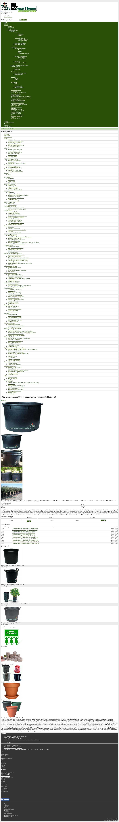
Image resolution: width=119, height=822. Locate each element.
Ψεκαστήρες (6, 313)
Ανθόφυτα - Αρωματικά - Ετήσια (11, 159)
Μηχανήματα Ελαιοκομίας (9, 323)
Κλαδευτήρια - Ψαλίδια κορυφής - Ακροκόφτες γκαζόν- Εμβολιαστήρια (22, 349)
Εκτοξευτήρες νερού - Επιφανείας (15, 220)
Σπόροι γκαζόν (11, 192)
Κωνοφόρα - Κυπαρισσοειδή (14, 150)
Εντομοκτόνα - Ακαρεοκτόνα (14, 228)
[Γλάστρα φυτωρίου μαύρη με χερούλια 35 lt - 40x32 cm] (11, 583)
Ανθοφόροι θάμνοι (11, 139)
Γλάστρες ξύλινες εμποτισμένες (14, 342)
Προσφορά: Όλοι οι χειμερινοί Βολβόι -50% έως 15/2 (15, 736)
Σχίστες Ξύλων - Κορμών (13, 302)
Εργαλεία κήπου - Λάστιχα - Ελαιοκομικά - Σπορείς (15, 348)
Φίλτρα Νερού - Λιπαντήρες (13, 218)
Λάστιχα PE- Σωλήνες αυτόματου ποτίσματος (17, 216)
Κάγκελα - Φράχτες (12, 368)
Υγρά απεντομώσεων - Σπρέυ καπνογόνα (16, 255)
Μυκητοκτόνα (11, 227)
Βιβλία (5, 375)
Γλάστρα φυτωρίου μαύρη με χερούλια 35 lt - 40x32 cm (12, 584)
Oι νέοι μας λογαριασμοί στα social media (12, 738)
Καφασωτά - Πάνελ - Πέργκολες (14, 367)
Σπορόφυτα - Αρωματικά (9, 184)
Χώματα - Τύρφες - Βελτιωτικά (10, 361)
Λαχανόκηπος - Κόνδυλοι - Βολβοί (15, 189)
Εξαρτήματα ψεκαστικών (13, 310)
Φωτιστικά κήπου (11, 393)
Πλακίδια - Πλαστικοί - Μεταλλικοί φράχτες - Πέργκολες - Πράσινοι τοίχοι (23, 382)
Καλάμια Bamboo (11, 384)
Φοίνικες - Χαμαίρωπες (9, 169)
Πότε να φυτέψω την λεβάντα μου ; (11, 745)
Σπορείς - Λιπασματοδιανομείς (14, 360)
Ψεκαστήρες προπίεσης (12, 314)
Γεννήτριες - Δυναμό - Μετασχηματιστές (16, 325)
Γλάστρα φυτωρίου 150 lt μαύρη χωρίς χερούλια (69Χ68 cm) (25, 530)
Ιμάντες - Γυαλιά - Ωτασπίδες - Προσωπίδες (17, 270)
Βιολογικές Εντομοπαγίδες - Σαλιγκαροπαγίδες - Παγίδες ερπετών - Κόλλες (23, 242)
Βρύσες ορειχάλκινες (12, 392)
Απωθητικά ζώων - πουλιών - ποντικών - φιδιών (18, 260)
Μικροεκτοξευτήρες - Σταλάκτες (14, 221)
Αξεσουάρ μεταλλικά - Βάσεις (14, 373)
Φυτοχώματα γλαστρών (12, 363)
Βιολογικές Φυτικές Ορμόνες (14, 241)
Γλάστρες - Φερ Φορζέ (9, 336)
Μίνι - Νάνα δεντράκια (12, 155)
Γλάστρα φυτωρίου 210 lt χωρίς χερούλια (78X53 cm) (23, 531)
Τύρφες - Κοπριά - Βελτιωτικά (14, 364)
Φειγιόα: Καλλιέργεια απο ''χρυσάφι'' (11, 737)
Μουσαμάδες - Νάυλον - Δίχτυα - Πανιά (12, 328)
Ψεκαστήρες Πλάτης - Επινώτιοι (14, 316)
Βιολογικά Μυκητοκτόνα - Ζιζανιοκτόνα (16, 239)
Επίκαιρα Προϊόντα (8, 137)
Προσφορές (6, 134)
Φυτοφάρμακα (7, 225)
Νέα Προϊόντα (7, 135)
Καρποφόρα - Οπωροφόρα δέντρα (15, 152)
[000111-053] (11, 499)
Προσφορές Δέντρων (12, 157)
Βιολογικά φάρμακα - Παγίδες (10, 234)
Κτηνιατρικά (10, 264)
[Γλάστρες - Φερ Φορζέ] (11, 698)
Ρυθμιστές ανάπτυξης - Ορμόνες (14, 249)
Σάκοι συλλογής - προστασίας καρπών (16, 334)
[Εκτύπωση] (3, 400)
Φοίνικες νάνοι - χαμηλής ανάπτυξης (15, 171)
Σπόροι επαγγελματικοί (12, 199)
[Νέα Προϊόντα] (11, 645)
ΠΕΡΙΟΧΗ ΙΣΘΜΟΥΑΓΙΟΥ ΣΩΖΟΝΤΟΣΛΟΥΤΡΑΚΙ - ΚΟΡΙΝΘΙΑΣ (7, 776)
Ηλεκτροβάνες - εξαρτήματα (14, 213)
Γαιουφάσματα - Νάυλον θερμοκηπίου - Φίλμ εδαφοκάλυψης (20, 331)
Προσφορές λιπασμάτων (13, 252)
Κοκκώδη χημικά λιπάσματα (13, 246)
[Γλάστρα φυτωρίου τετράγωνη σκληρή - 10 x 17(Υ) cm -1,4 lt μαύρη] (11, 602)
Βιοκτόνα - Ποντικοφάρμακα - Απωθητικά (13, 253)
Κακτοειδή (6, 173)
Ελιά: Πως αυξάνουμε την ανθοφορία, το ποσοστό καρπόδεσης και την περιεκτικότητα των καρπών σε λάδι (26, 749)
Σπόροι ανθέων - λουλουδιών (14, 196)
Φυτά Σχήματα (7, 177)
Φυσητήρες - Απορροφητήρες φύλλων (16, 299)
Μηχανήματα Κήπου (8, 288)
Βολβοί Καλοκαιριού (12, 205)
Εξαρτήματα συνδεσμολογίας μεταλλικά (16, 223)
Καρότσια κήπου (11, 357)
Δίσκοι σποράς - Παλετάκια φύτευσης (15, 275)
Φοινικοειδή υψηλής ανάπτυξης (14, 170)
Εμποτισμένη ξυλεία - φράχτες (10, 366)
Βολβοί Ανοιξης (11, 203)
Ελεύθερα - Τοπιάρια (12, 182)
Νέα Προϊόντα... (13, 128)
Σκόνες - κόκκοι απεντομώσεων (14, 256)
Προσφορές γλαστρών (12, 346)
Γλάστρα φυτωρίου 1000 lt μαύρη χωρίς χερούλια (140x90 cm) (25, 541)
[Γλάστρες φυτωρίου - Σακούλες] (11, 680)
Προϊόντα (7, 128)
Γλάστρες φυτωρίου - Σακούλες (14, 274)
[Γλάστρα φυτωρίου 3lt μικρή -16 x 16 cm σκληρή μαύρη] (11, 564)
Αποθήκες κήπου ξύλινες (13, 374)
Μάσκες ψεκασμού (12, 268)
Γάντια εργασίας (11, 271)
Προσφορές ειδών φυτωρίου (14, 281)
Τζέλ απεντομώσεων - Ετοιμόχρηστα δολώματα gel (18, 257)
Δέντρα (5, 148)
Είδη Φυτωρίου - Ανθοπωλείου (10, 273)
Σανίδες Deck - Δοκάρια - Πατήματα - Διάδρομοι (18, 370)
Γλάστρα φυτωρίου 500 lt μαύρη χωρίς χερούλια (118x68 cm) (25, 538)
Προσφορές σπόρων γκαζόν (13, 200)
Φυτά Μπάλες (11, 178)
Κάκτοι (9, 174)
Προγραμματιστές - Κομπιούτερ (14, 214)
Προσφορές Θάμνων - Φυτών (14, 146)
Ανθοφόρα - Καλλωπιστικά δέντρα (15, 149)
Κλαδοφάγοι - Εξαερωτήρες (13, 298)
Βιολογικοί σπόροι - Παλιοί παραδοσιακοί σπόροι (18, 195)
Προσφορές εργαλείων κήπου (14, 359)
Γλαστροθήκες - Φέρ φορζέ (13, 345)
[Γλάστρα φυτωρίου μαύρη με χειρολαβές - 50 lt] (11, 621)
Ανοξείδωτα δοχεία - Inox (13, 284)
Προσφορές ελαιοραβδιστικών (14, 327)
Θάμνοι (5, 138)
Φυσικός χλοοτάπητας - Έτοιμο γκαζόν (16, 207)
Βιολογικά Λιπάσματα (12, 235)
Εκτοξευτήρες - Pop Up (13, 212)
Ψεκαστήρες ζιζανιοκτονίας (13, 318)
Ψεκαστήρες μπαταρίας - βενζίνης (15, 317)
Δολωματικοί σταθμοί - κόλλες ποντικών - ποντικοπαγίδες (20, 263)
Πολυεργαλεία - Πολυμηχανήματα (15, 295)
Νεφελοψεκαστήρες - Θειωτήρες (14, 309)
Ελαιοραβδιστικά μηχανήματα (14, 324)
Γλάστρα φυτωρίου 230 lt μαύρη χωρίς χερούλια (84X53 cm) (25, 528)
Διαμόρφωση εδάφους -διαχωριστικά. (15, 389)
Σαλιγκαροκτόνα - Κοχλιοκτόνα (14, 232)
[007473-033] (11, 482)
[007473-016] (11, 449)
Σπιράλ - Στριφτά (11, 181)
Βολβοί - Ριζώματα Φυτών (9, 202)
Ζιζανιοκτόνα (10, 231)
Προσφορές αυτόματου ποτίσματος (15, 224)
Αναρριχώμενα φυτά (8, 164)
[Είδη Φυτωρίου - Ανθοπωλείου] (11, 662)
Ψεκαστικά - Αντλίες (8, 305)
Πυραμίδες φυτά (11, 180)
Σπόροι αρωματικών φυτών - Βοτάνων (16, 198)
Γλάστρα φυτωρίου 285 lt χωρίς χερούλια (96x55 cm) (23, 534)
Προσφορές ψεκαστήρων (13, 321)
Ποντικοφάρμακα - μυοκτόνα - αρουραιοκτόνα (17, 259)
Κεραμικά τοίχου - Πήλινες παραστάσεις (16, 386)
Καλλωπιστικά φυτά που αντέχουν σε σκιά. (13, 748)
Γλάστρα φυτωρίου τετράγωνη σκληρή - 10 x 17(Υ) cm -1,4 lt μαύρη (15, 603)
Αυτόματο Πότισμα (8, 210)
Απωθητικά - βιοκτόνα (12, 261)
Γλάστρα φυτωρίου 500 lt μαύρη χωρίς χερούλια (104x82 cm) (25, 537)
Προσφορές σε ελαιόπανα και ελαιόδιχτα (16, 335)
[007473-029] (11, 466)
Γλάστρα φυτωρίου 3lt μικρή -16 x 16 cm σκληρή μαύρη (12, 565)
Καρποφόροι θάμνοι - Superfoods (15, 142)
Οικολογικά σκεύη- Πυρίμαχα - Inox (11, 282)
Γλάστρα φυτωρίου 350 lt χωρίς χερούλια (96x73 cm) (23, 536)
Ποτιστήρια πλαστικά (12, 356)
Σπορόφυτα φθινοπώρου (13, 187)
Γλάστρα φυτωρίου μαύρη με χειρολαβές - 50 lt (10, 623)
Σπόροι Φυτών (7, 191)
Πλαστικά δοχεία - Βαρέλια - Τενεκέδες (16, 286)
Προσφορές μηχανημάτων (13, 303)
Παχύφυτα (10, 175)
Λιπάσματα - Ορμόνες (8, 245)
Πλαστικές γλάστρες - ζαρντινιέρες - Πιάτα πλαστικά (19, 338)
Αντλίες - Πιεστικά (12, 307)
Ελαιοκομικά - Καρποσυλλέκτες (14, 350)
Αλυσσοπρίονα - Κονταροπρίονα (14, 289)
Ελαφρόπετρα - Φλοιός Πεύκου (14, 391)
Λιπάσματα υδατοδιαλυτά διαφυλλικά (15, 248)
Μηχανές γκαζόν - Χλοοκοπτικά (14, 292)
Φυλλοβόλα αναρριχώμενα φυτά (14, 167)
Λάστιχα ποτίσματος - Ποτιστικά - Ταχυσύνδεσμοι (18, 353)
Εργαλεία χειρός (11, 354)
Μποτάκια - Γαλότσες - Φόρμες (14, 267)
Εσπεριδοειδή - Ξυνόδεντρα (13, 153)
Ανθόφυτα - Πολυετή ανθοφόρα (14, 160)
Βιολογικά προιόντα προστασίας (14, 238)
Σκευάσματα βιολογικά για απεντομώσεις (16, 243)
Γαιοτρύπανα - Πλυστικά (13, 300)
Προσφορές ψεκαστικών (13, 311)
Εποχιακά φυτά (11, 162)
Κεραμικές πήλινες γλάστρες (14, 339)
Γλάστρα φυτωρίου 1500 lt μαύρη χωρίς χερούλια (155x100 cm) (25, 543)
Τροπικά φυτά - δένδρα (12, 156)
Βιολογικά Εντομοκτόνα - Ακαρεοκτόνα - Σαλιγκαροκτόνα (20, 237)
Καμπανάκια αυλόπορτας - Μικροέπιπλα (16, 385)
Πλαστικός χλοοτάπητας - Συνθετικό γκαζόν (17, 209)
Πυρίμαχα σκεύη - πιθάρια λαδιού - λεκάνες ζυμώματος (19, 285)
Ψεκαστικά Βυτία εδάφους (13, 306)
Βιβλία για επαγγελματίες (13, 378)
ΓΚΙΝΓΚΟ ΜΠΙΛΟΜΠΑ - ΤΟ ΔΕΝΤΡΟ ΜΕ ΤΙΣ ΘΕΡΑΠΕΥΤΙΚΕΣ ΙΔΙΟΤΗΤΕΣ (21, 740)
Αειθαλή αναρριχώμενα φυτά (14, 166)
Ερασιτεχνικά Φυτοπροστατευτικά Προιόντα (17, 230)
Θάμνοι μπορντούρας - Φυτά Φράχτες (15, 141)
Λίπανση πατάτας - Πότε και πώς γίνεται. (12, 746)
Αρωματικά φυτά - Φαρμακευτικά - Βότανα (17, 163)
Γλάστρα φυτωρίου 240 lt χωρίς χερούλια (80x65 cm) (23, 533)
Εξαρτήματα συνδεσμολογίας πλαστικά (16, 217)
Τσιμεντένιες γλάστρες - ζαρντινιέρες (15, 341)
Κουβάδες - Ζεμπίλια (12, 280)
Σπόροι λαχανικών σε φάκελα (14, 193)
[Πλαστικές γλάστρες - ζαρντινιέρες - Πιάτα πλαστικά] (11, 716)
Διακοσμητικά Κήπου (8, 379)
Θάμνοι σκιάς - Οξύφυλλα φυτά (14, 144)
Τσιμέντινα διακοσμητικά (13, 388)
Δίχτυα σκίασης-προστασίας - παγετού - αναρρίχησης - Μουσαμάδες (22, 332)
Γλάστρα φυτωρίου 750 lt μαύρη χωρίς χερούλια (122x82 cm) (25, 540)
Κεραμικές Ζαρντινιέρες (13, 343)
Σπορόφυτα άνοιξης (12, 185)
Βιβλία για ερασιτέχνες (12, 377)
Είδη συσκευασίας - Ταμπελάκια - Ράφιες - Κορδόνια (19, 278)
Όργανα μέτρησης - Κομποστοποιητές (15, 352)
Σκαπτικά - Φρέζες (12, 291)
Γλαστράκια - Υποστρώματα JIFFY (15, 277)
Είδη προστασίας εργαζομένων (10, 266)
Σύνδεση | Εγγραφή (8, 17)
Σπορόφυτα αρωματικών (13, 188)
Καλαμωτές (10, 381)
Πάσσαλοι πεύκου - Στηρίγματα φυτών (16, 371)
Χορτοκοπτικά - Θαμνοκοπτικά (14, 293)
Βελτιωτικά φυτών (11, 250)
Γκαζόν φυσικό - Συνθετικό (10, 206)
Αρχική (2, 128)
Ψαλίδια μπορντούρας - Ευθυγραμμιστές (16, 296)
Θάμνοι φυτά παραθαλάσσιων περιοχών (16, 145)
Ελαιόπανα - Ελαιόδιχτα (13, 330)
